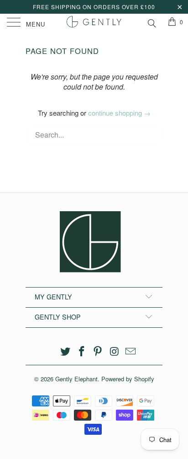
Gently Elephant (76, 378)
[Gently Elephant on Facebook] (82, 351)
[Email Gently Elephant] (131, 351)
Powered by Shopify (127, 378)
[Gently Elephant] (94, 23)
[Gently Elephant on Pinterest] (98, 351)
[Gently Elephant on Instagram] (114, 351)
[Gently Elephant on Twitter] (66, 351)
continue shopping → (119, 112)
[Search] (151, 21)
